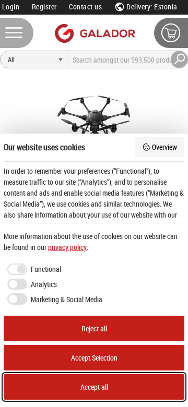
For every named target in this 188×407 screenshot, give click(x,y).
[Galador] (94, 33)
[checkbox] (32, 269)
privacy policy (67, 247)
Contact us (85, 6)
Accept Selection (94, 358)
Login (11, 6)
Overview (164, 147)
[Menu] (16, 33)
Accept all (94, 387)
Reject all (94, 328)
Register (44, 6)
